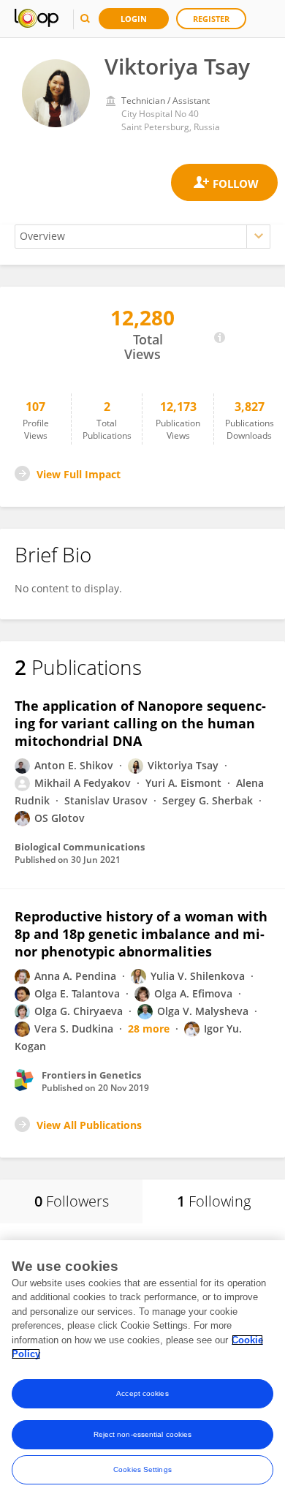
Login (134, 18)
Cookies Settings (142, 1469)
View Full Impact (79, 474)
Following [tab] (214, 1201)
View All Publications (89, 1125)
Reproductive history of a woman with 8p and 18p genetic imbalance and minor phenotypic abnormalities (141, 933)
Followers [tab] (71, 1201)
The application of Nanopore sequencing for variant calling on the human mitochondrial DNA (140, 723)
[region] (142, 1371)
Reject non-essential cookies (143, 1434)
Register (211, 18)
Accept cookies (142, 1393)
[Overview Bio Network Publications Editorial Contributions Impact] (142, 236)
